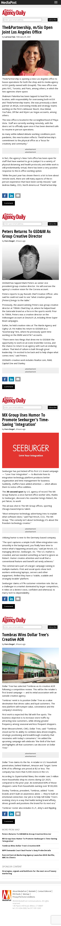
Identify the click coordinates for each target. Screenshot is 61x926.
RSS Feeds (17, 894)
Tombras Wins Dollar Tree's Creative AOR (21, 846)
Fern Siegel (10, 241)
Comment (8, 203)
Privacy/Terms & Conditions (24, 897)
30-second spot (15, 491)
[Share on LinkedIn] (11, 195)
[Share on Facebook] (5, 195)
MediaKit (32, 891)
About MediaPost (20, 891)
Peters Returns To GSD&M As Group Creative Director (26, 834)
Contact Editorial (44, 891)
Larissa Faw (10, 37)
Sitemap (26, 894)
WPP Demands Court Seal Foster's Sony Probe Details (26, 850)
